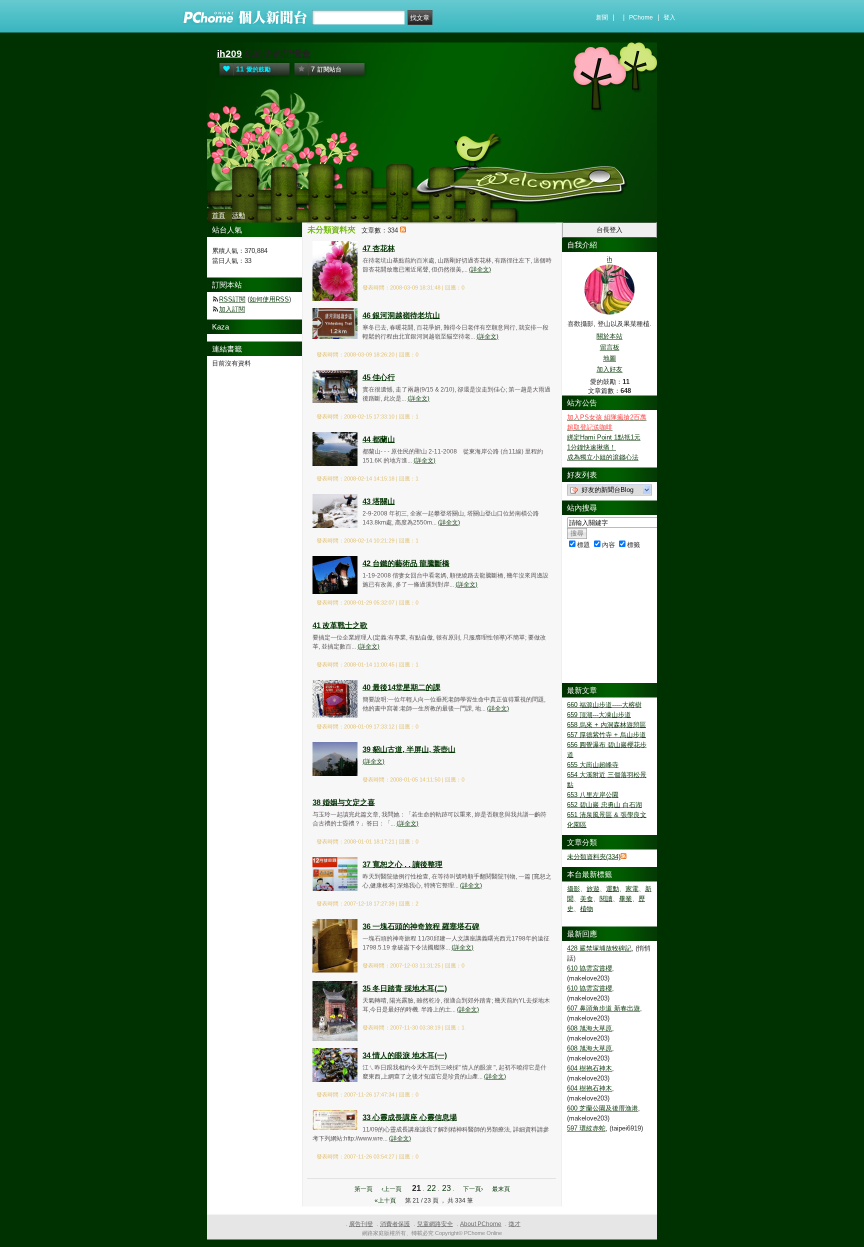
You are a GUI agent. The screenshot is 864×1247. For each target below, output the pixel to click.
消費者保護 (395, 1224)
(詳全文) (480, 269)
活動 (238, 215)
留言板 (610, 347)
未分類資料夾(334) (593, 856)
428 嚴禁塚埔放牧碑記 (599, 948)
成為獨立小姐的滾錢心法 (602, 457)
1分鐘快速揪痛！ (591, 447)
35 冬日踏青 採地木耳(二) (404, 988)
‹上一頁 (392, 1189)
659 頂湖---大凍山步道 (599, 714)
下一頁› (473, 1189)
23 (446, 1188)
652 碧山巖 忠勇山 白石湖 (604, 804)
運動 (612, 888)
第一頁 (363, 1189)
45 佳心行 (378, 377)
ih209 (229, 53)
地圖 (609, 358)
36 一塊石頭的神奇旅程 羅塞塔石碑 (421, 926)
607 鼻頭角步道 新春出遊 (603, 1008)
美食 (586, 898)
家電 (632, 888)
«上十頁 (385, 1200)
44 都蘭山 (378, 439)
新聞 (602, 17)
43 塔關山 (378, 501)
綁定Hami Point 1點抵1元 (603, 437)
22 (431, 1188)
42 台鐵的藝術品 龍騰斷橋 (406, 563)
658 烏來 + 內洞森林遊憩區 (606, 724)
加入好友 (609, 369)
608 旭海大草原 (589, 1028)
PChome (641, 17)
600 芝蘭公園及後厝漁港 (602, 1108)
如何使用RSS (269, 299)
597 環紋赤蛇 (586, 1128)
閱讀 (606, 898)
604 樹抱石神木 (589, 1068)
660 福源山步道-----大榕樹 (604, 704)
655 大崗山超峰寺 (592, 764)
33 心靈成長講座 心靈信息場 (409, 1117)
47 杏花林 (378, 248)
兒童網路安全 (435, 1224)
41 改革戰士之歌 (340, 625)
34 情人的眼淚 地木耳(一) (404, 1055)
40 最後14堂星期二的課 (401, 687)
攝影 (573, 888)
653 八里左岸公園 (592, 794)
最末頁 (501, 1189)
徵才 (514, 1224)
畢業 (625, 898)
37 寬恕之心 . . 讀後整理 (402, 864)
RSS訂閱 (232, 299)
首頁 (218, 215)
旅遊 (593, 888)
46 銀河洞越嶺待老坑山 (401, 315)
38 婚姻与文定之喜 (343, 802)
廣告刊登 (361, 1224)
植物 (586, 908)
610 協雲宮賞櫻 (589, 968)
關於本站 (609, 336)
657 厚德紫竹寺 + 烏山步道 (606, 734)
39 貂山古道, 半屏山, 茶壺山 (409, 749)
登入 (670, 17)
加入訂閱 (232, 309)
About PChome (481, 1224)
